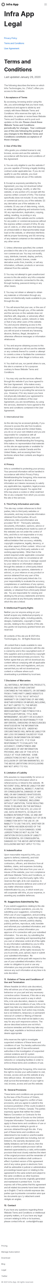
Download (5, 1258)
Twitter (4, 1276)
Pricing (4, 1246)
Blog (3, 1264)
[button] (45, 4)
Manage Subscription (10, 1252)
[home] (9, 4)
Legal (3, 1270)
